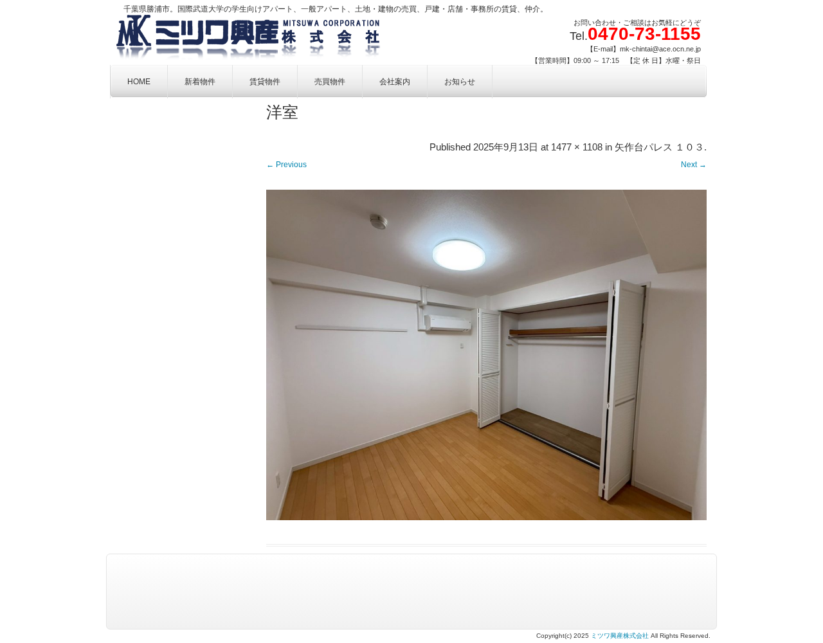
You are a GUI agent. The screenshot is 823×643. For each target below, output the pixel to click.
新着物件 (200, 81)
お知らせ (459, 81)
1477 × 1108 (576, 147)
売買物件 (329, 81)
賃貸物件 (264, 81)
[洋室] (486, 355)
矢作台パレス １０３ (659, 147)
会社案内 (394, 81)
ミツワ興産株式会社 (620, 635)
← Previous (286, 164)
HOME (138, 81)
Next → (694, 164)
